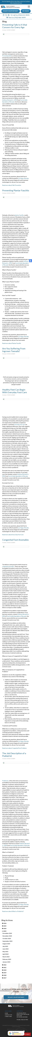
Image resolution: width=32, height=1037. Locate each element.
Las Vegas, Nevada (23, 178)
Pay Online (26, 11)
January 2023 (6, 962)
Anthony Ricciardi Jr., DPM (9, 100)
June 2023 (5, 949)
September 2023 (7, 941)
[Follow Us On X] (6, 15)
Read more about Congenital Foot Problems (14, 748)
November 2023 (7, 936)
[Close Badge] (24, 1031)
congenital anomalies (8, 566)
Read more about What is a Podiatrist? (13, 911)
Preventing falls (6, 56)
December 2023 (7, 933)
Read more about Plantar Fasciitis (11, 343)
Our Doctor (8, 1014)
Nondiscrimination (15, 1029)
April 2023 (5, 954)
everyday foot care (19, 424)
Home (6, 1013)
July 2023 (5, 946)
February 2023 (7, 959)
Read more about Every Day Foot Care (13, 534)
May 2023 (5, 951)
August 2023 (6, 943)
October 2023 (7, 938)
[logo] (10, 7)
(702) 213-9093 (23, 15)
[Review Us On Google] (9, 15)
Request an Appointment (10, 11)
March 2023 (6, 957)
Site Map (9, 1029)
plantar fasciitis (19, 215)
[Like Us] (4, 15)
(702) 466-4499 (20, 17)
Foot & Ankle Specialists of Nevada (18, 476)
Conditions (8, 1016)
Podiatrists (5, 780)
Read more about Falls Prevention (11, 185)
